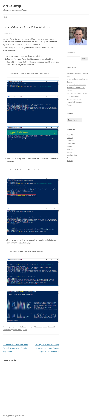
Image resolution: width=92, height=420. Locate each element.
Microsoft (70, 141)
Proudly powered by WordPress (13, 416)
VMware (23, 327)
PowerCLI (51, 327)
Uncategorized (72, 155)
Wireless (70, 161)
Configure (38, 327)
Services (69, 149)
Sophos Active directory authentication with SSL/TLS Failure (76, 88)
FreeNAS (70, 135)
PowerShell (7, 330)
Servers (69, 146)
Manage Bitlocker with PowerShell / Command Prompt (75, 102)
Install (45, 327)
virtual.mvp (12, 6)
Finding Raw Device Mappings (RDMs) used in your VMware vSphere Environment (47, 348)
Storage (69, 152)
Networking (71, 143)
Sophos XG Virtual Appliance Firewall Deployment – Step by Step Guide (15, 348)
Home (5, 17)
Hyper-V (70, 138)
